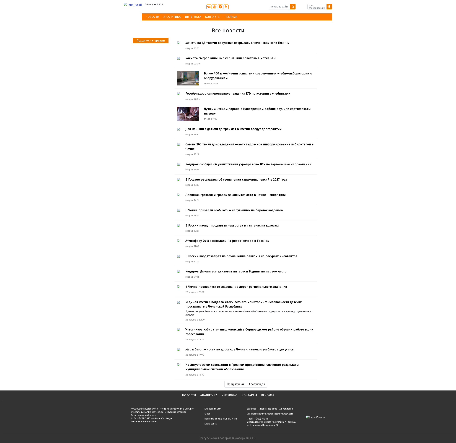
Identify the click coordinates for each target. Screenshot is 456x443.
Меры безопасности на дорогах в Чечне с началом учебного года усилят (240, 349)
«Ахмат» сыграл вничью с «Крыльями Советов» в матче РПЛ (230, 58)
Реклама (230, 17)
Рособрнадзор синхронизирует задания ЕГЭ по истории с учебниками (237, 93)
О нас (207, 414)
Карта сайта (210, 424)
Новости (152, 17)
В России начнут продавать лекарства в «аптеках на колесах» (232, 225)
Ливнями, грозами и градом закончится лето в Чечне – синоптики (235, 195)
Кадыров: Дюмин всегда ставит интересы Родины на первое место (235, 271)
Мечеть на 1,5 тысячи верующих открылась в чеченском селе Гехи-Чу (237, 43)
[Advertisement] (150, 117)
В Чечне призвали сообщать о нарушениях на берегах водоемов (234, 210)
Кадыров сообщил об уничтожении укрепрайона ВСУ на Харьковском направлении (248, 164)
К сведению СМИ (212, 409)
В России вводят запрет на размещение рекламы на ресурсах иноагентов (241, 256)
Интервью (193, 17)
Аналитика (172, 17)
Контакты (212, 17)
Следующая (257, 384)
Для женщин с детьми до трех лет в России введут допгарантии (233, 129)
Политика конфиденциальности (220, 419)
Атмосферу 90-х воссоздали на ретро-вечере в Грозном (227, 241)
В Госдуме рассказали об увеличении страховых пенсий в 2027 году (236, 179)
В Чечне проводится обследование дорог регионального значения (236, 287)
